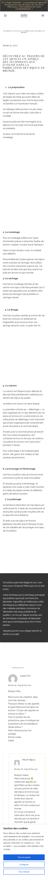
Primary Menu (42, 16)
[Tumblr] (16, 651)
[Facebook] (4, 651)
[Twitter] (8, 651)
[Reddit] (24, 651)
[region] (24, 850)
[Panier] (5, 15)
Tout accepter (24, 857)
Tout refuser (24, 872)
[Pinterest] (12, 651)
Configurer (24, 864)
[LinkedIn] (20, 651)
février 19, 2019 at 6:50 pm (19, 685)
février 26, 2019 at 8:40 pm (26, 769)
